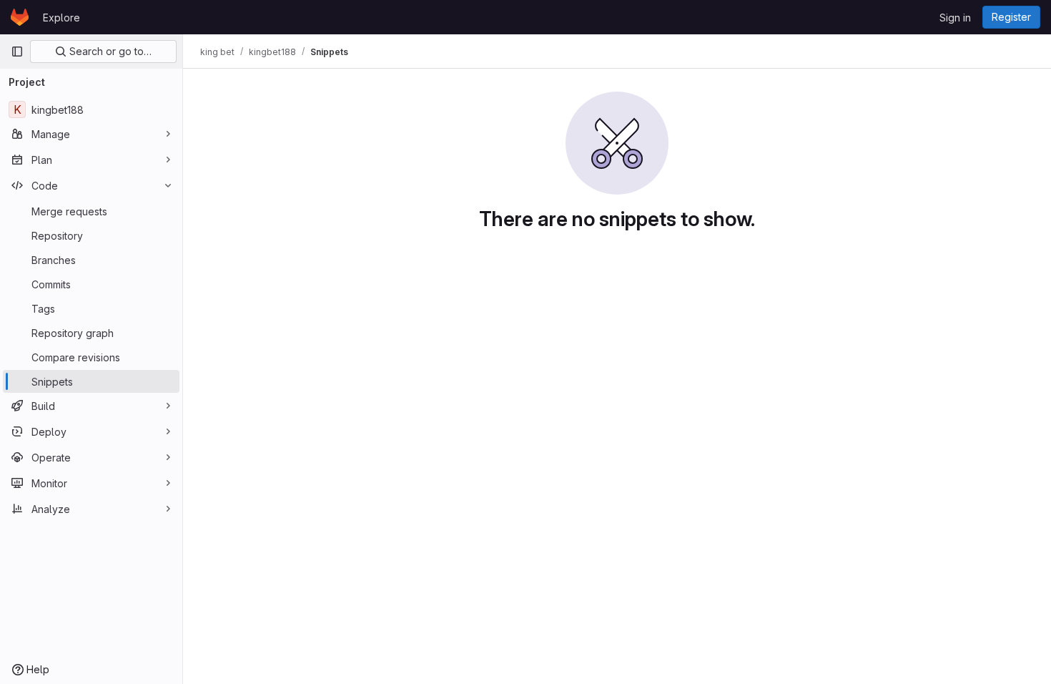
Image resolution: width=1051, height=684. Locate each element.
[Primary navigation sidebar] (17, 51)
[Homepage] (19, 17)
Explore (61, 17)
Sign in (955, 17)
